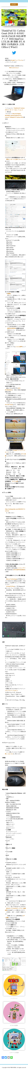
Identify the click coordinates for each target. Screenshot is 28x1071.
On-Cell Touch (9, 404)
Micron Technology (11, 579)
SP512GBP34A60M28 (19, 569)
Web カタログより (14, 67)
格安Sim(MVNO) (11, 328)
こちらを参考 (18, 346)
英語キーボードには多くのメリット (15, 159)
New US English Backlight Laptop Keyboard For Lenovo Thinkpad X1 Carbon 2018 (14, 115)
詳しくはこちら (9, 753)
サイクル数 (15, 481)
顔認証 (9, 293)
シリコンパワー (22, 568)
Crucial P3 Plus (10, 586)
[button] (3, 636)
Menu (14, 4)
